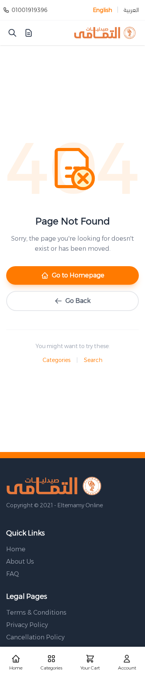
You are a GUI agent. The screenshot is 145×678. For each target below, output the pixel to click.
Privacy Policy (27, 625)
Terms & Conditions (36, 612)
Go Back (77, 300)
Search (93, 360)
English (102, 10)
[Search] (12, 33)
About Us (20, 561)
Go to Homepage (78, 275)
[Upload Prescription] (28, 33)
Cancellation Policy (35, 637)
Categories (56, 360)
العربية (131, 10)
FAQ (12, 574)
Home (16, 549)
